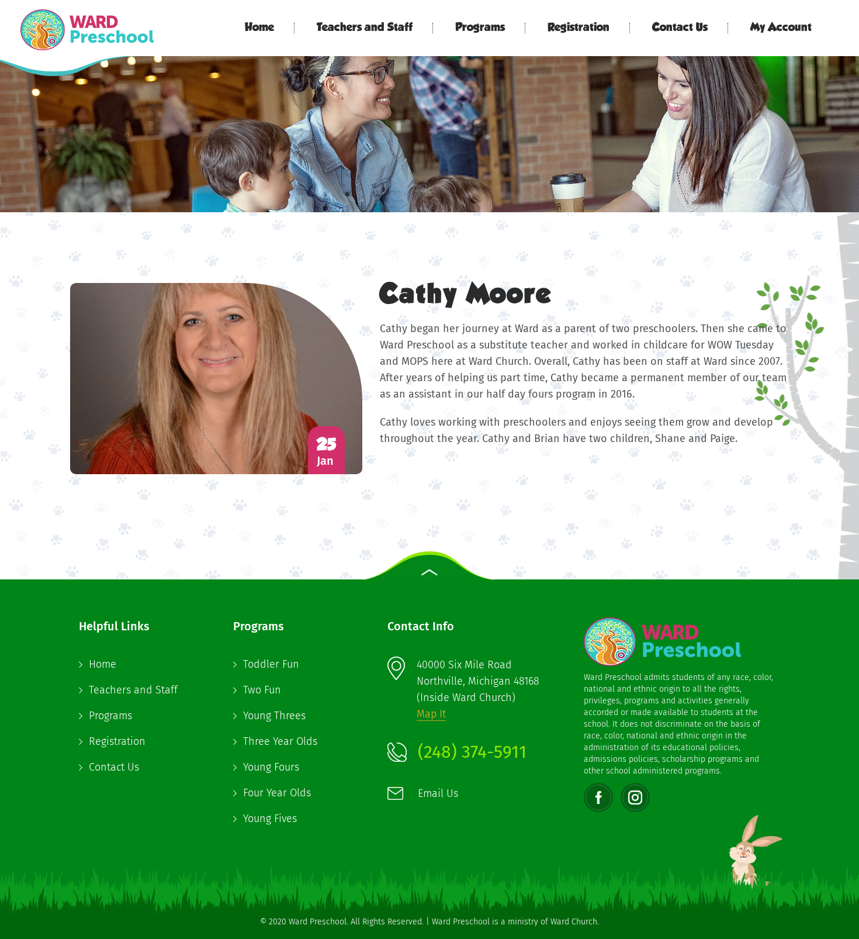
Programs (480, 28)
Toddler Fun (271, 664)
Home (259, 28)
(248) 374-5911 (472, 751)
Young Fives (270, 818)
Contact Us (680, 28)
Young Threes (274, 715)
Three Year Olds (280, 741)
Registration (578, 28)
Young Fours (271, 767)
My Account (781, 28)
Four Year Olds (277, 792)
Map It (431, 713)
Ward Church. (574, 922)
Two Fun (262, 689)
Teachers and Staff (365, 28)
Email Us (438, 793)
